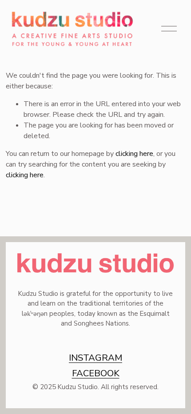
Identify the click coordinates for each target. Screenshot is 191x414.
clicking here (134, 154)
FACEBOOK (95, 373)
